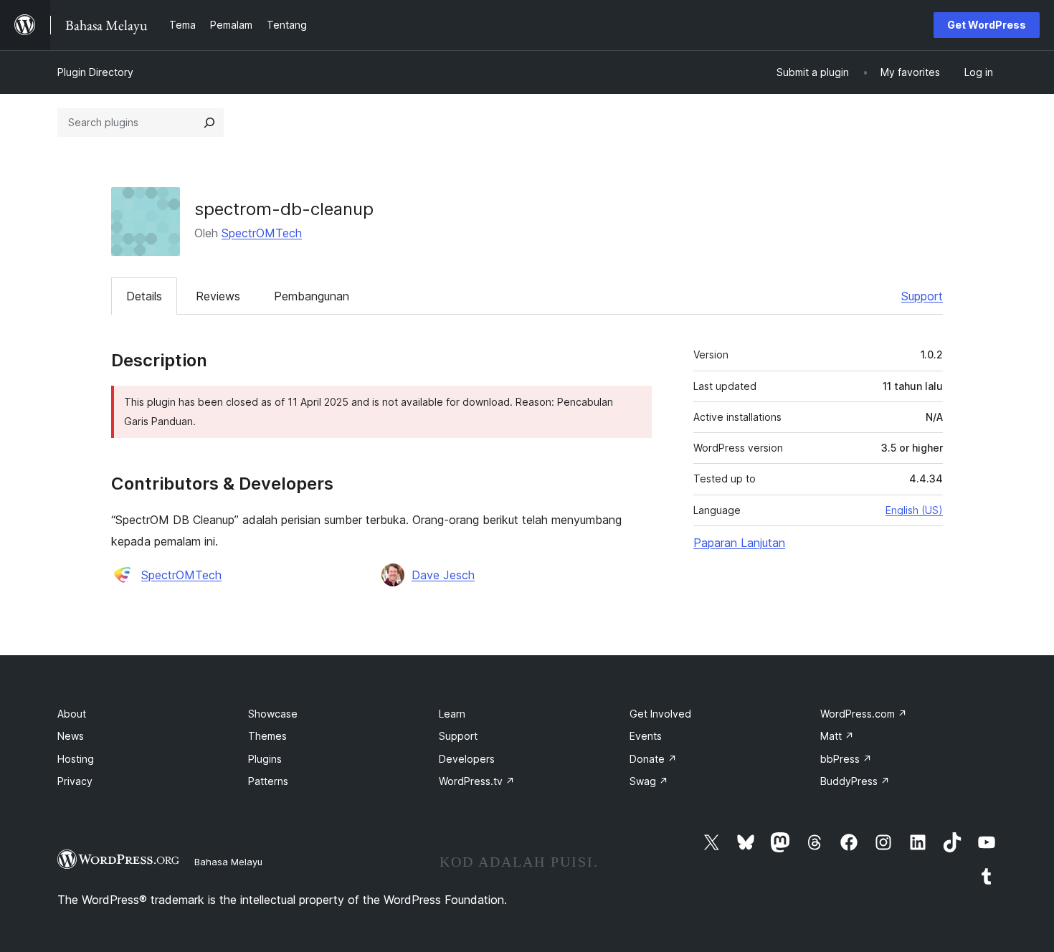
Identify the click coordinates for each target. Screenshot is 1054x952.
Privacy (74, 781)
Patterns (268, 781)
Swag (649, 781)
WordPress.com (863, 714)
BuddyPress (855, 781)
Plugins (265, 759)
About (71, 714)
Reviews (218, 296)
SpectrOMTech (262, 233)
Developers (467, 759)
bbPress (846, 759)
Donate (653, 759)
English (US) (914, 510)
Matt (837, 736)
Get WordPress (986, 25)
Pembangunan (311, 296)
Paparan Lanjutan (739, 543)
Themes (267, 736)
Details (144, 296)
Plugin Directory (95, 72)
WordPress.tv (477, 781)
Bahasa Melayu (228, 861)
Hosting (75, 759)
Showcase (273, 714)
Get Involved (660, 714)
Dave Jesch (443, 575)
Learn (452, 714)
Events (646, 736)
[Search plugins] (209, 122)
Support (922, 296)
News (70, 736)
